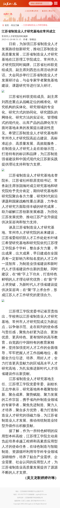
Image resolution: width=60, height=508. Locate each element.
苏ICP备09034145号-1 (38, 501)
